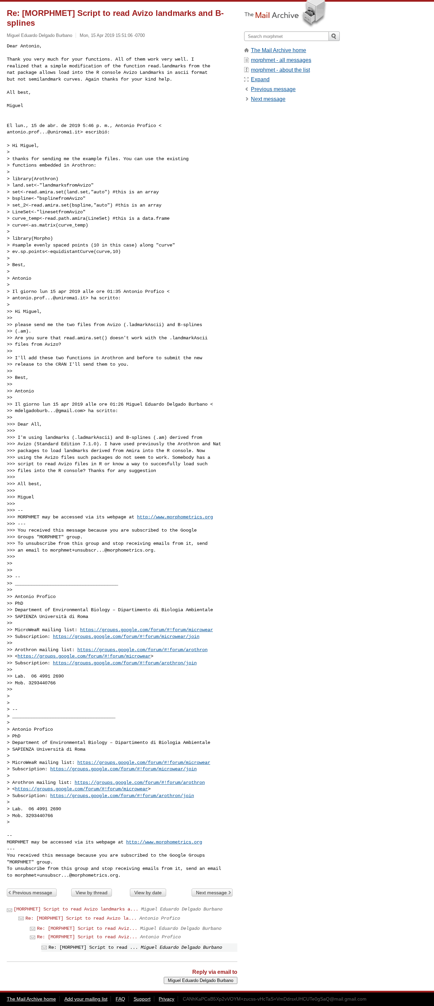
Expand (260, 79)
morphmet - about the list (280, 70)
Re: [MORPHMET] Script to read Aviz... (87, 928)
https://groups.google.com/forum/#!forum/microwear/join (126, 636)
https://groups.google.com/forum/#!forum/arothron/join (125, 663)
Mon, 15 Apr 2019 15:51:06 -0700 (112, 35)
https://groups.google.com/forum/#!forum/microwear (146, 630)
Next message (211, 892)
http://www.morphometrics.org (175, 517)
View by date (148, 892)
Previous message (32, 892)
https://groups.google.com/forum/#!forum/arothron (142, 649)
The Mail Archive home (278, 50)
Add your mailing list (85, 999)
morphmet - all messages (281, 60)
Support (142, 999)
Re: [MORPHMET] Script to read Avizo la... (81, 918)
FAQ (120, 999)
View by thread (91, 892)
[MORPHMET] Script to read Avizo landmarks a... (76, 909)
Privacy (166, 999)
